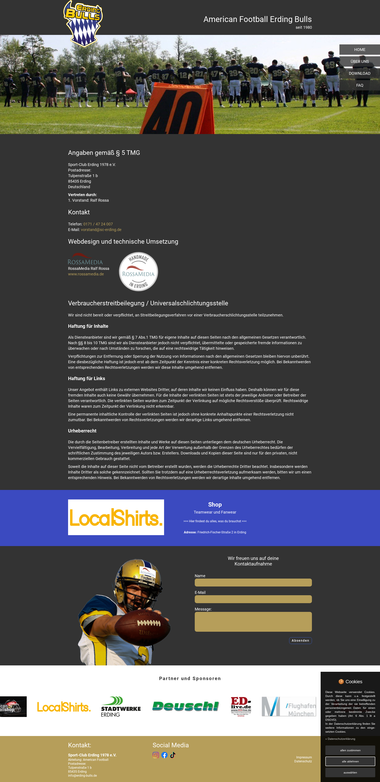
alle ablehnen (350, 761)
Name (200, 575)
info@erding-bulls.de (82, 775)
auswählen (350, 772)
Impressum (304, 757)
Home (359, 49)
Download (359, 73)
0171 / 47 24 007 (98, 224)
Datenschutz (303, 761)
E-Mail (200, 592)
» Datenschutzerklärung (340, 738)
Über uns (360, 61)
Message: (203, 609)
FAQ (359, 85)
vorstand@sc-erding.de (101, 229)
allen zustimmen (350, 750)
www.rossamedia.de (86, 274)
